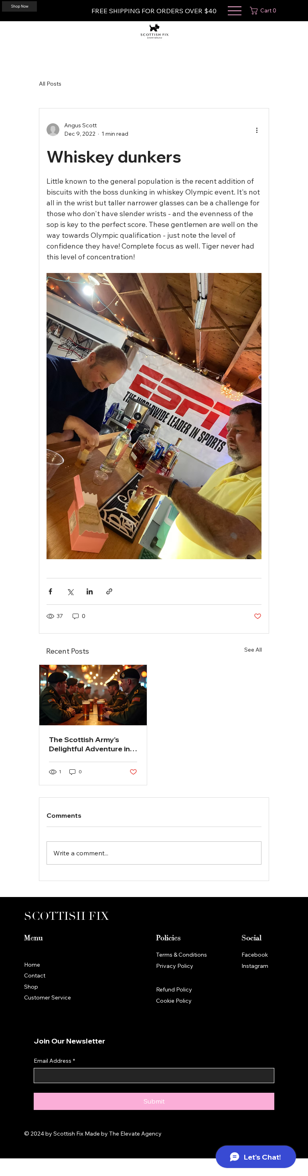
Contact (34, 975)
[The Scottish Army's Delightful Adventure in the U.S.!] (93, 695)
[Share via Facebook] (50, 591)
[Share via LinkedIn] (89, 591)
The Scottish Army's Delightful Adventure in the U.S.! (89, 744)
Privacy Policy (174, 965)
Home (32, 964)
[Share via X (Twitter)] (70, 591)
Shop (31, 986)
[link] (265, 10)
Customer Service (47, 997)
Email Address (54, 1060)
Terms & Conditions (181, 954)
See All (253, 649)
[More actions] (256, 129)
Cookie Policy (174, 1000)
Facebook (254, 954)
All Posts (50, 83)
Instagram (254, 965)
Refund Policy (174, 989)
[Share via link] (109, 591)
